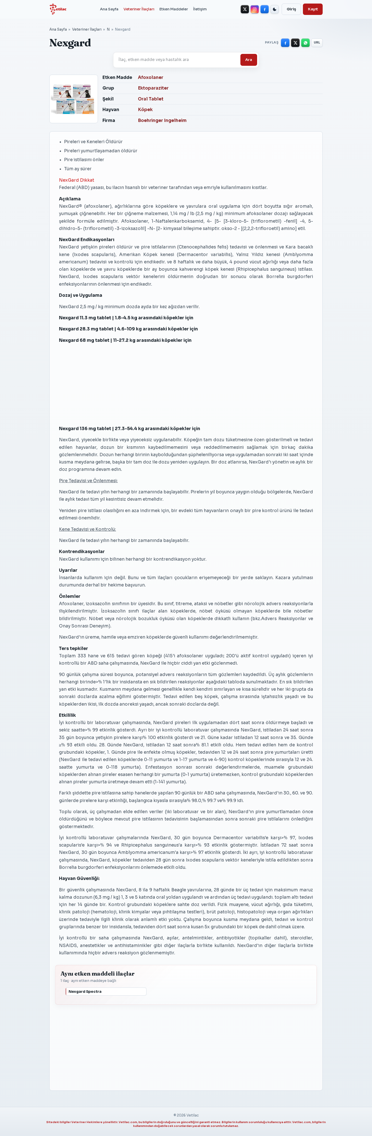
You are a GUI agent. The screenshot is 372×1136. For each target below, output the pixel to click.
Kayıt (313, 9)
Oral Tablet (150, 99)
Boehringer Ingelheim (162, 120)
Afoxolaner (150, 77)
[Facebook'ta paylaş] (285, 42)
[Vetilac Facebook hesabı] (264, 9)
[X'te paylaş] (295, 42)
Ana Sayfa (109, 9)
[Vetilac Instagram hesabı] (255, 9)
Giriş (291, 9)
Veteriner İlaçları (138, 9)
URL (317, 42)
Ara (248, 59)
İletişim (200, 9)
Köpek (145, 109)
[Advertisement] (186, 384)
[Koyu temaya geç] (275, 9)
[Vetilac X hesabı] (245, 9)
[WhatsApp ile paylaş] (305, 42)
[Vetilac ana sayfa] (57, 9)
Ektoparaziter (153, 88)
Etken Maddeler (173, 9)
